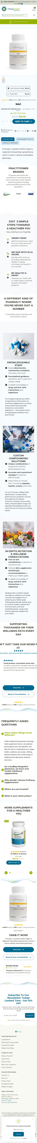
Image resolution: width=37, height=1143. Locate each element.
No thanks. (10, 579)
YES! (10, 576)
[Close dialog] (35, 563)
